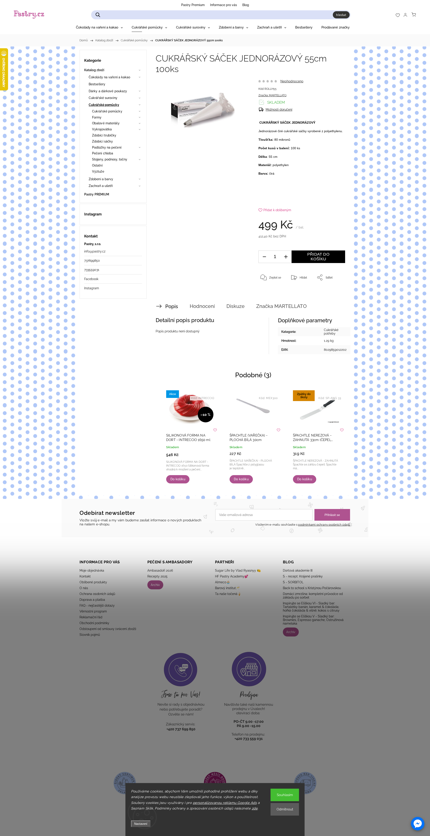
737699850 (92, 260)
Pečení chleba (102, 153)
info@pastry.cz (94, 251)
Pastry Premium (193, 5)
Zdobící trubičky (104, 135)
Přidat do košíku (318, 256)
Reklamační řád (91, 617)
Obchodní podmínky (94, 623)
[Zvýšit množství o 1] (285, 257)
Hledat (341, 15)
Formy (97, 117)
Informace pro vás (223, 5)
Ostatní (97, 165)
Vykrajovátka (102, 129)
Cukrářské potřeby (331, 331)
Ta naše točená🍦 (228, 594)
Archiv (155, 585)
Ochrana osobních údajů (97, 594)
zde (255, 808)
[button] (417, 823)
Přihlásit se (332, 515)
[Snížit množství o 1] (264, 257)
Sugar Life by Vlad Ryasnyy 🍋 (238, 570)
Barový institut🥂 (227, 588)
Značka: (272, 95)
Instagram (91, 288)
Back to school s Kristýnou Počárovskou (312, 588)
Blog (245, 5)
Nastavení (140, 823)
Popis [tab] (171, 306)
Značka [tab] (281, 306)
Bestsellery (97, 84)
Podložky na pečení (106, 147)
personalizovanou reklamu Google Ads (225, 803)
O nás (84, 588)
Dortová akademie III (297, 570)
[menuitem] (99, 27)
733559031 (91, 270)
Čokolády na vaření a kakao (109, 77)
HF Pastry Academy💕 (231, 576)
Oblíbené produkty (93, 582)
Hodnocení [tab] (202, 306)
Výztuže (98, 171)
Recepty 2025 (157, 576)
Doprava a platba (92, 599)
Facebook (91, 279)
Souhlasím (285, 795)
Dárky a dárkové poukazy (108, 91)
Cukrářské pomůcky (104, 105)
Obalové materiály (106, 123)
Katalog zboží (94, 70)
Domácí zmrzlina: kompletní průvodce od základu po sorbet (313, 595)
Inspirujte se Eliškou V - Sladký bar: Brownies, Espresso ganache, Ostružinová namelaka (313, 619)
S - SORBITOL (293, 582)
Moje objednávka (92, 570)
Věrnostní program (93, 611)
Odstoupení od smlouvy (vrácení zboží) (108, 629)
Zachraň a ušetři (101, 186)
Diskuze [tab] (235, 306)
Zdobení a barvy (101, 179)
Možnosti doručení (279, 109)
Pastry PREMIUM (96, 194)
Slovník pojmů (90, 634)
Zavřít (335, 292)
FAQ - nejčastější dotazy (97, 605)
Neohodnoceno (291, 81)
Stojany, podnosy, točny (109, 159)
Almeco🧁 (222, 582)
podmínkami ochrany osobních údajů (324, 524)
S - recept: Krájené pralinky (303, 576)
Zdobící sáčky (102, 141)
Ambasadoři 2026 (160, 570)
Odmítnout (285, 809)
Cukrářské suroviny (103, 98)
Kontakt (85, 576)
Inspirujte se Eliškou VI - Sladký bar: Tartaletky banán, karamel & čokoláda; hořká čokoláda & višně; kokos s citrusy (311, 606)
